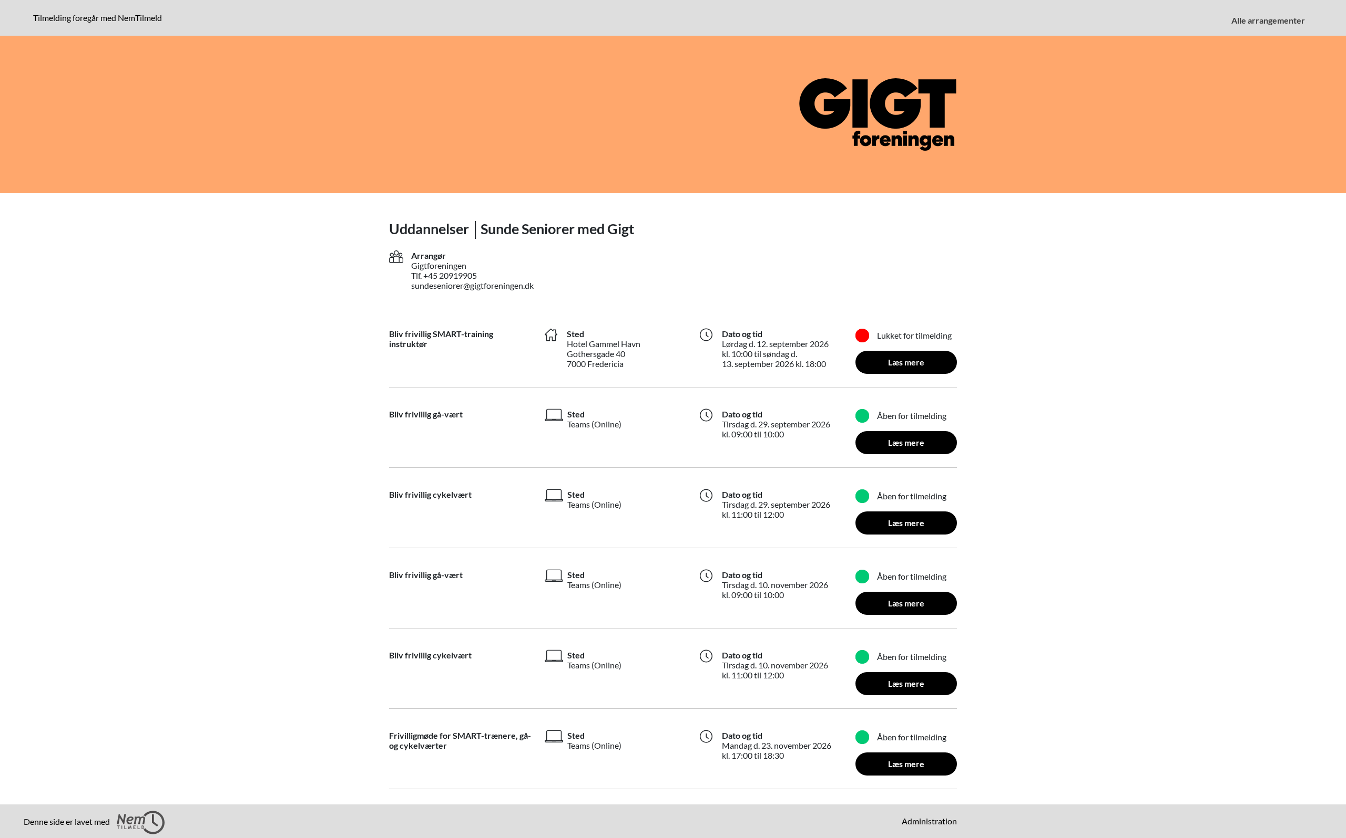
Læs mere (906, 362)
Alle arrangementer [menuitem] (1268, 20)
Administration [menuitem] (929, 821)
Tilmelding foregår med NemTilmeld (99, 17)
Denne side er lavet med (67, 821)
